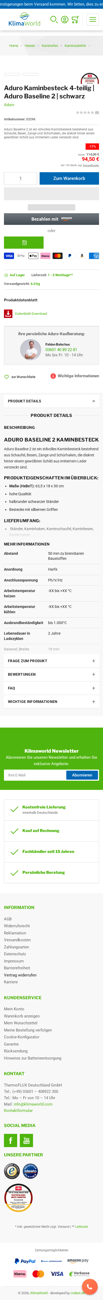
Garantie (11, 1044)
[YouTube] (26, 1140)
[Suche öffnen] (54, 19)
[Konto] (64, 19)
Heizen (30, 46)
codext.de (78, 1293)
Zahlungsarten (16, 947)
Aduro (9, 104)
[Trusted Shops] (12, 1171)
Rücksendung (15, 1051)
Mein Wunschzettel (21, 1023)
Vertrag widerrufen (20, 975)
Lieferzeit (81, 1227)
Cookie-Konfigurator (21, 1037)
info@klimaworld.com (33, 1104)
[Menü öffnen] (93, 19)
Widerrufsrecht (17, 926)
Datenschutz (15, 954)
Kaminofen (50, 46)
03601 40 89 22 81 (61, 349)
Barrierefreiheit (17, 968)
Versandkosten (17, 940)
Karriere (11, 982)
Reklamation (15, 933)
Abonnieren (82, 775)
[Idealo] (30, 1171)
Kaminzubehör (75, 46)
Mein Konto (14, 1009)
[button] (51, 193)
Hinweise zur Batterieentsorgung (32, 1058)
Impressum (14, 961)
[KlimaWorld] (51, 1195)
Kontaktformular (18, 1110)
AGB (8, 919)
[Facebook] (10, 1140)
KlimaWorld (39, 1293)
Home (13, 46)
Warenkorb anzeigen (22, 1016)
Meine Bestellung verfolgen (28, 1030)
